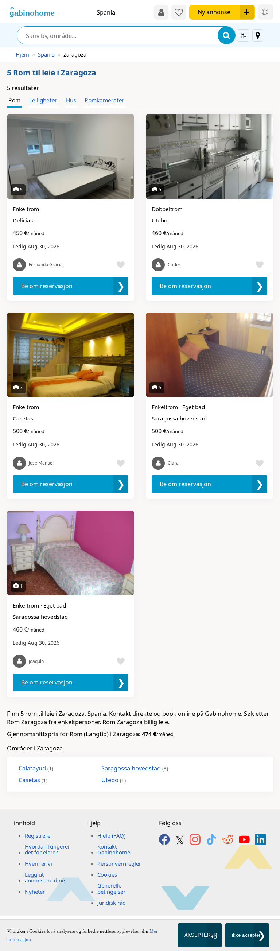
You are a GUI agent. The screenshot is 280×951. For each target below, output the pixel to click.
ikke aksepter (246, 935)
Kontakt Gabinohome (113, 849)
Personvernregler (119, 863)
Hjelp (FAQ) (111, 835)
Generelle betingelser (111, 888)
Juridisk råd (111, 902)
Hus (71, 100)
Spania (46, 54)
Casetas (33, 780)
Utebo (113, 780)
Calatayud (36, 768)
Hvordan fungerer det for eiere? (47, 849)
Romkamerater (104, 100)
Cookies (107, 874)
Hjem (22, 54)
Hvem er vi (38, 863)
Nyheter (35, 891)
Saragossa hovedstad (134, 768)
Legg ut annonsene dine (45, 877)
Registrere (37, 835)
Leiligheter (43, 100)
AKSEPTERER (200, 935)
